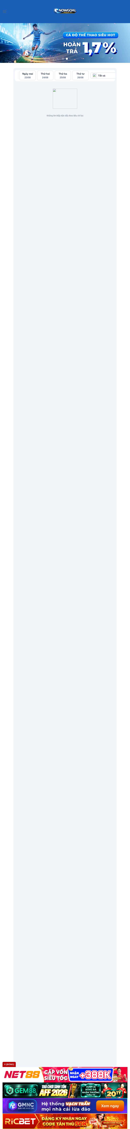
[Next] (123, 43)
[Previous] (7, 43)
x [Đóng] (9, 1064)
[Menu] (5, 11)
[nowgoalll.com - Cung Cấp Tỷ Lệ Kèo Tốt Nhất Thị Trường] (65, 11)
